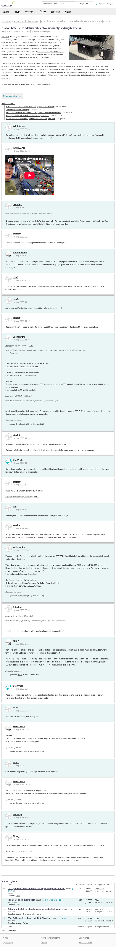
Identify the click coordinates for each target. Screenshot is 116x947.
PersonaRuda (20, 252)
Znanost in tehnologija (41, 31)
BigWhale (18, 460)
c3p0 (15, 277)
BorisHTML (99, 888)
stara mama (19, 726)
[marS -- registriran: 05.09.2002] (8, 300)
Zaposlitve (55, 11)
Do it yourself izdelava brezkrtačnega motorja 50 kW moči (36, 888)
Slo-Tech (5, 36)
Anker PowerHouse (82, 221)
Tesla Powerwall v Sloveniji (17, 109)
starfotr (17, 233)
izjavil (31, 345)
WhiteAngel (19, 126)
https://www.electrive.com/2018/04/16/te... (22, 366)
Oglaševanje (8, 942)
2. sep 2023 (16, 31)
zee (14, 506)
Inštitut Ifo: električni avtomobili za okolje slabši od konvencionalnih (33, 112)
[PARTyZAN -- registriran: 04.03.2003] (8, 149)
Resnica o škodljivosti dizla (21, 899)
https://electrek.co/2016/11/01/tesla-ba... (21, 390)
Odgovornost (84, 937)
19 (52, 900)
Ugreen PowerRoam (101, 221)
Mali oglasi (30, 11)
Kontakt (44, 942)
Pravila (5, 937)
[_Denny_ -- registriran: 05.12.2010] (8, 206)
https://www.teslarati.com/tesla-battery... (21, 375)
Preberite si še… (8, 103)
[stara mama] (8, 728)
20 (55, 900)
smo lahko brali (19, 63)
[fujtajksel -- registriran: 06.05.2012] (8, 608)
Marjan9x (11, 893)
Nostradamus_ (13, 902)
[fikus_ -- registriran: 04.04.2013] (8, 709)
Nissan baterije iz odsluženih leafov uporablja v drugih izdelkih (42, 28)
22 (60, 900)
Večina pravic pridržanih (50, 937)
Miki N (16, 640)
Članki (43, 11)
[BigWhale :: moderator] (8, 461)
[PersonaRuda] (8, 254)
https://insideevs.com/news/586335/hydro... (23, 585)
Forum (17, 11)
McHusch (11, 911)
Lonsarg (17, 814)
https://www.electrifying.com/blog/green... (22, 496)
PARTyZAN (19, 147)
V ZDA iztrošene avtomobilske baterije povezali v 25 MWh (30, 106)
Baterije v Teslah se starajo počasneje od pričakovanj (28, 115)
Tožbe (25, 923)
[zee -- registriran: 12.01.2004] (8, 508)
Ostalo (68, 11)
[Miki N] (8, 642)
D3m (97, 900)
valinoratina (19, 336)
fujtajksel (18, 607)
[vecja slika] (91, 47)
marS (16, 299)
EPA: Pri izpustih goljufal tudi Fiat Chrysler (29, 918)
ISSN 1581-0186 (85, 942)
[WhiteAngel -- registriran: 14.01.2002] (8, 127)
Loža (18, 895)
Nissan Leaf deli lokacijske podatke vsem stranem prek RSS (30, 118)
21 (57, 900)
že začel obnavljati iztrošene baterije (56, 66)
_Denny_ (17, 204)
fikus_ (16, 707)
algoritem (99, 909)
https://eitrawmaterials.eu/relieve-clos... (21, 574)
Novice (5, 11)
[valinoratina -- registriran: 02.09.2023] (8, 338)
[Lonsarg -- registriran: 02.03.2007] (8, 816)
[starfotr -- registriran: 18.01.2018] (8, 235)
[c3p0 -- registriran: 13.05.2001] (8, 279)
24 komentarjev (10, 95)
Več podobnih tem (9, 930)
